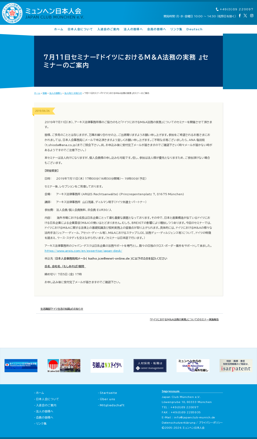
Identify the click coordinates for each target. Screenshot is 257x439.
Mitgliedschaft (112, 405)
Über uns (107, 399)
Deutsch (195, 29)
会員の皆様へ (156, 29)
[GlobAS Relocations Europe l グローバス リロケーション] (193, 371)
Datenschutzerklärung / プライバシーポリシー (192, 422)
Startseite (108, 392)
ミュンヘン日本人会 (54, 13)
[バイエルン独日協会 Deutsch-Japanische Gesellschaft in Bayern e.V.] (64, 371)
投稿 (45, 93)
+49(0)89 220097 (236, 9)
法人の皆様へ (133, 29)
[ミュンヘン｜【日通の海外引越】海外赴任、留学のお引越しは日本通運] (107, 371)
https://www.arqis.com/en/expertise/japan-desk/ (83, 250)
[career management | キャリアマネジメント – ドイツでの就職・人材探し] (150, 371)
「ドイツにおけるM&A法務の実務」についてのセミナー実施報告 (184, 319)
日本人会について (80, 29)
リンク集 (176, 29)
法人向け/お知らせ (73, 93)
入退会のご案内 (108, 29)
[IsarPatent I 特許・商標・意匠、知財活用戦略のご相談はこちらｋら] (236, 371)
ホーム (58, 29)
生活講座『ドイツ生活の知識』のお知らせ (61, 308)
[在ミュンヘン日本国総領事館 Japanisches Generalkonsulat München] (21, 371)
